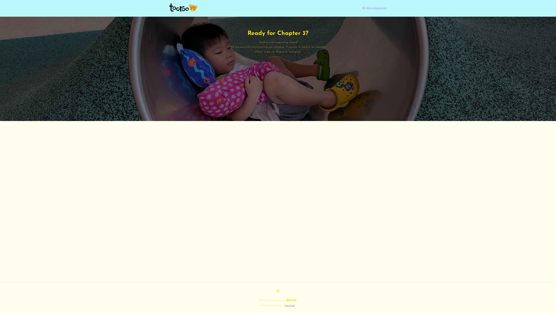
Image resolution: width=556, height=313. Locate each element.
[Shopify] (291, 300)
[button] (374, 8)
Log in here (290, 305)
